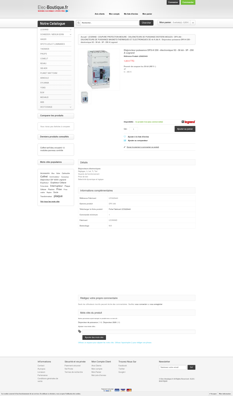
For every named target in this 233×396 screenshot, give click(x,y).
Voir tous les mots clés (49, 201)
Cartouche (66, 173)
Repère (49, 192)
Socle (55, 192)
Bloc (53, 173)
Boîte (58, 173)
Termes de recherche (74, 372)
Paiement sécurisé (72, 366)
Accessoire (45, 173)
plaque (58, 196)
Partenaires (43, 375)
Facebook (123, 366)
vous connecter (141, 304)
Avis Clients (96, 366)
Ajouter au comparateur (138, 140)
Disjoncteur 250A (109, 322)
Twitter (122, 369)
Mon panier (147, 14)
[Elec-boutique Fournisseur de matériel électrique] (53, 9)
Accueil (84, 36)
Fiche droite (44, 186)
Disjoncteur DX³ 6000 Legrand (53, 179)
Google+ (122, 372)
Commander (188, 2)
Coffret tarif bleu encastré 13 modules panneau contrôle (52, 149)
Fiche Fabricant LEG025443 (120, 209)
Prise (59, 189)
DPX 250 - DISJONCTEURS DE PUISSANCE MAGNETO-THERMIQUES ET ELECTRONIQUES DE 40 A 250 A (131, 38)
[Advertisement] (159, 88)
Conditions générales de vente (48, 379)
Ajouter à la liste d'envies (138, 136)
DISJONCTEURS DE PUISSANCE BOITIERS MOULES (150, 36)
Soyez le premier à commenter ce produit (143, 147)
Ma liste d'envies (131, 14)
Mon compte (114, 14)
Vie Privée (69, 369)
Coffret (44, 176)
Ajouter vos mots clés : (87, 326)
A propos (41, 369)
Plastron (51, 189)
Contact (41, 366)
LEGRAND (92, 36)
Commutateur (54, 177)
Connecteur (65, 177)
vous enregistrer (156, 304)
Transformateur (46, 196)
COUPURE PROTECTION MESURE (112, 36)
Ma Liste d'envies (99, 375)
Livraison (41, 372)
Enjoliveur (44, 182)
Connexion (173, 2)
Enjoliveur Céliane (58, 182)
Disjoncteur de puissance (88, 322)
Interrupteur (56, 185)
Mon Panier (96, 372)
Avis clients (99, 14)
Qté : (126, 129)
